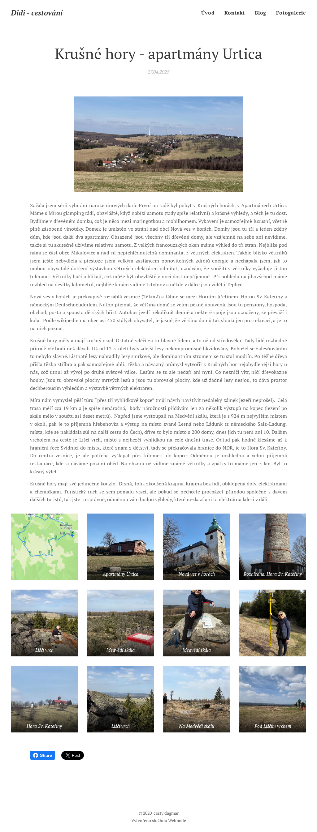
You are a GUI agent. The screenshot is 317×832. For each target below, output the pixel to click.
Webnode (177, 820)
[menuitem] (209, 12)
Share (46, 755)
